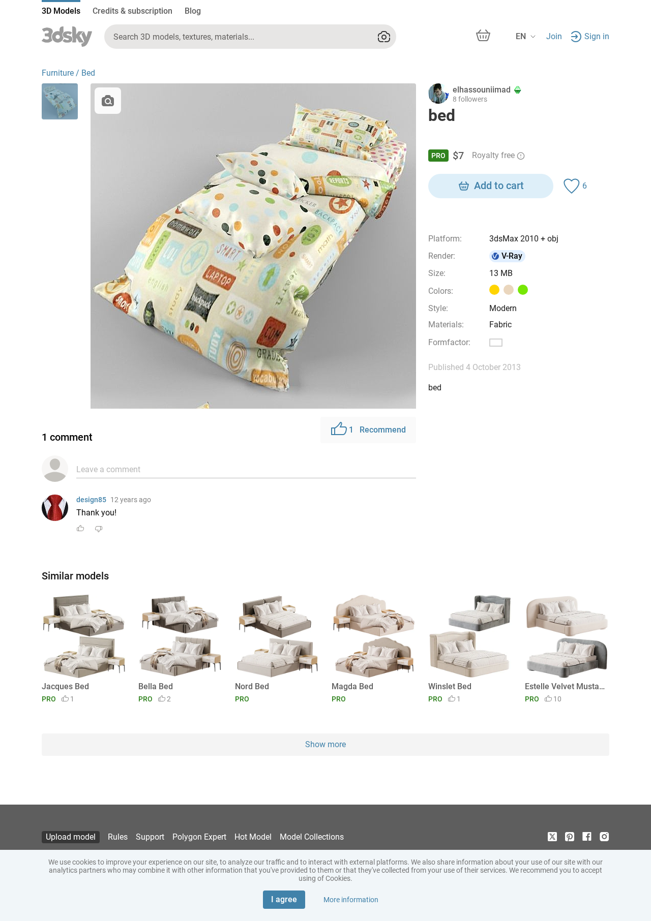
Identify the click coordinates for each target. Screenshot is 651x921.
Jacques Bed (65, 686)
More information (350, 900)
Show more (325, 744)
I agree (284, 899)
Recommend (377, 430)
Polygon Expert (199, 837)
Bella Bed (155, 686)
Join (554, 36)
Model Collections (312, 837)
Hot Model (253, 837)
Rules (118, 837)
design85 (91, 500)
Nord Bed (252, 686)
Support (150, 837)
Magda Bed (352, 686)
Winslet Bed (449, 686)
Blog (193, 11)
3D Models (61, 11)
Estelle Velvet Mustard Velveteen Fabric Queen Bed (565, 686)
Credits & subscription (132, 11)
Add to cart (499, 185)
